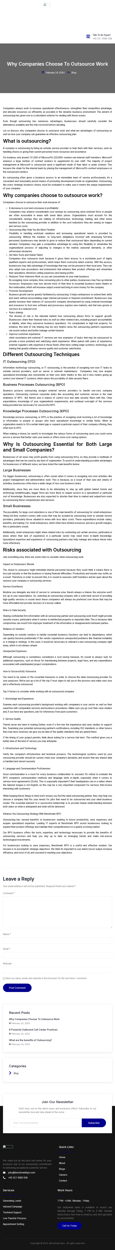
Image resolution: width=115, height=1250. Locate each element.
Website (7, 963)
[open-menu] (4, 36)
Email (6, 949)
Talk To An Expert (102, 35)
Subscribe (94, 1122)
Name (7, 934)
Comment (9, 893)
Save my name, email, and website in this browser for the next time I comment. (46, 978)
